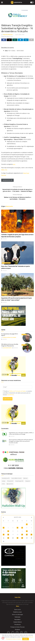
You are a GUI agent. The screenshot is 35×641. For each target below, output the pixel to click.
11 (8, 531)
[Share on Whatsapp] (14, 40)
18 (8, 534)
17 (3, 534)
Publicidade (17, 617)
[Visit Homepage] (16, 2)
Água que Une (10, 483)
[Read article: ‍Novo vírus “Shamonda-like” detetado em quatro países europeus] (17, 252)
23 (31, 534)
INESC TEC (4, 170)
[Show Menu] (2, 2)
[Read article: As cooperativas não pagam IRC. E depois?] (27, 337)
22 (26, 534)
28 (22, 538)
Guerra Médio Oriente (16, 478)
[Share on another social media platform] (31, 40)
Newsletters (17, 619)
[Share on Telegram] (20, 40)
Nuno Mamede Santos (7, 347)
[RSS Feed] (26, 632)
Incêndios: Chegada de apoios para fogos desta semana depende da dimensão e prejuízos (17, 235)
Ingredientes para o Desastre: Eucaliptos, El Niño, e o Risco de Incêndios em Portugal (21, 433)
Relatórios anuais (17, 612)
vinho (3, 483)
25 (8, 538)
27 (17, 538)
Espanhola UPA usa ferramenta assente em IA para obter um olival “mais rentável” (16, 299)
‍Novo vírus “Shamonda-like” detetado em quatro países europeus (15, 267)
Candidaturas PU (5, 478)
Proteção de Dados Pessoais (17, 627)
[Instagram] (22, 632)
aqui (14, 164)
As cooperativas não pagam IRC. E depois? (9, 334)
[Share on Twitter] (9, 40)
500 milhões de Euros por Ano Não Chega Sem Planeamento (9, 345)
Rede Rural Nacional (7, 34)
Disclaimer (17, 629)
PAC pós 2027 (10, 481)
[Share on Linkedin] (26, 40)
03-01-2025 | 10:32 (19, 34)
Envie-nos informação (17, 614)
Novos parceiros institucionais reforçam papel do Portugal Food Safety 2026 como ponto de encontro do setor (21, 441)
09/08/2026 (15, 347)
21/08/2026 (4, 238)
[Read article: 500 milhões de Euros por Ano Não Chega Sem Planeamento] (27, 348)
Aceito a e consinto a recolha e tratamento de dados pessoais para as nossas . (17, 393)
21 (22, 534)
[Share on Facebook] (3, 40)
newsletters (10, 395)
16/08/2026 (4, 339)
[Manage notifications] (3, 638)
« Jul (3, 517)
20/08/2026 (12, 436)
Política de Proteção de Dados (17, 391)
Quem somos (17, 609)
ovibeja (3, 481)
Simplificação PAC (19, 481)
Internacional (6, 263)
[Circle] (17, 632)
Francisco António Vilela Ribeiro (9, 337)
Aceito (25, 639)
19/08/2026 (12, 444)
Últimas (4, 294)
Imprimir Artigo (7, 180)
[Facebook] (9, 632)
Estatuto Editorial (18, 622)
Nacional (5, 231)
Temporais (27, 481)
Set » (31, 517)
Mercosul (26, 478)
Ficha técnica (17, 624)
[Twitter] (13, 632)
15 (26, 531)
